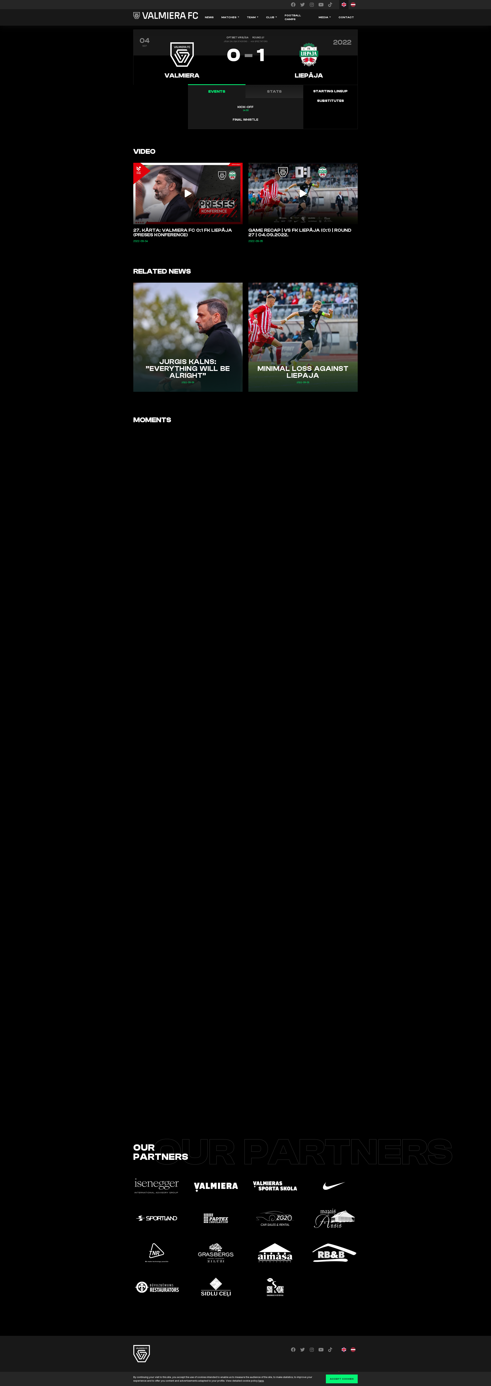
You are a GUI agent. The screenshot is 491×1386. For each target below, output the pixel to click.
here (261, 1380)
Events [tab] (216, 91)
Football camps (293, 17)
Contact (346, 17)
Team (251, 17)
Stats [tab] (274, 91)
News (209, 17)
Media (323, 17)
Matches (228, 17)
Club (270, 17)
